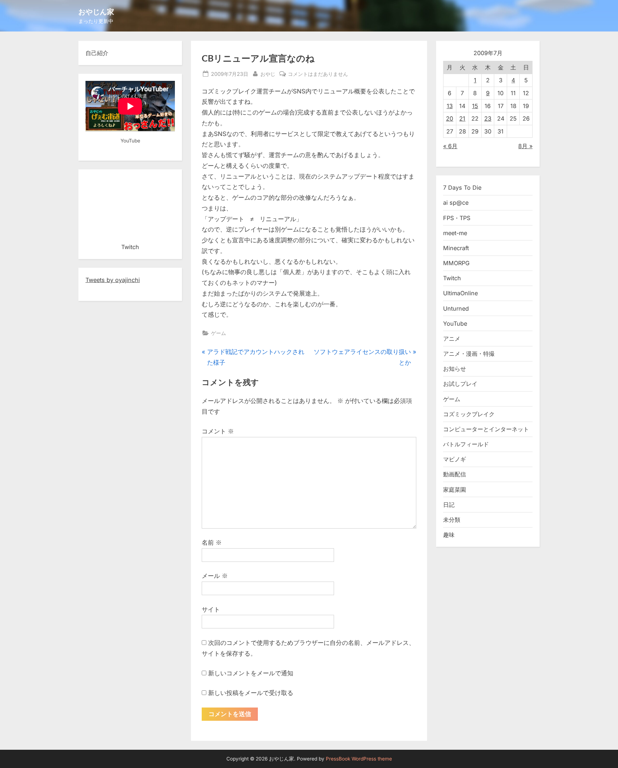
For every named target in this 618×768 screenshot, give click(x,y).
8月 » (525, 146)
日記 (449, 504)
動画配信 (454, 474)
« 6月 (450, 146)
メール (215, 575)
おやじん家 (96, 11)
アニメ (451, 338)
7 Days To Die (462, 187)
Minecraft (456, 248)
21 (462, 118)
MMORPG (456, 263)
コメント (218, 431)
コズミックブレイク (469, 414)
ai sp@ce (456, 202)
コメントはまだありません (318, 74)
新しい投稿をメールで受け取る (250, 692)
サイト (211, 609)
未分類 (451, 519)
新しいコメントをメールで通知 (250, 673)
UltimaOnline (460, 293)
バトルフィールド (466, 444)
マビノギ (454, 459)
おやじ (267, 74)
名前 (212, 542)
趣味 (449, 534)
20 (449, 118)
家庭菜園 (454, 489)
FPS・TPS (456, 218)
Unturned (456, 308)
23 (487, 118)
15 (475, 106)
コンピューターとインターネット (486, 429)
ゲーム (218, 333)
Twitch (452, 278)
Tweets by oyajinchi (112, 279)
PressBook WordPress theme (359, 759)
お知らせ (454, 368)
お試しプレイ (460, 383)
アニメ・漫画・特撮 (469, 353)
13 (450, 106)
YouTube (455, 323)
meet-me (455, 233)
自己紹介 (96, 53)
